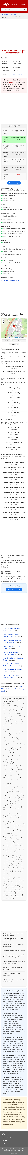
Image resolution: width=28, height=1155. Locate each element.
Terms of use (6, 1127)
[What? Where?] (25, 9)
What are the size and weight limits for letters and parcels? (14, 962)
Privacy (4, 1140)
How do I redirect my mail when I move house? (13, 939)
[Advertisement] (14, 34)
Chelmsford (13, 14)
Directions (7, 340)
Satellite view (15, 344)
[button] (14, 326)
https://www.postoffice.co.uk (11, 280)
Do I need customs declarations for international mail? (14, 981)
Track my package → (14, 589)
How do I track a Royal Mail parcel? (14, 950)
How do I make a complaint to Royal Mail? (12, 968)
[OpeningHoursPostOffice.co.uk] (14, 4)
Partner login (14, 1153)
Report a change (14, 183)
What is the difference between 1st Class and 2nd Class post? (14, 956)
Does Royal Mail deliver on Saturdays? (11, 974)
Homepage (5, 14)
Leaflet (11, 337)
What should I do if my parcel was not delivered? (13, 945)
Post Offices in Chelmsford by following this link (12, 689)
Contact (5, 1143)
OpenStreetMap (17, 337)
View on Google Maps (19, 340)
